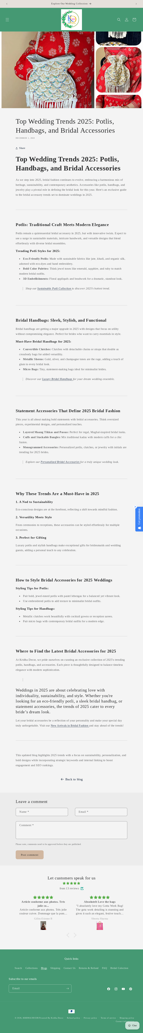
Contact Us (70, 968)
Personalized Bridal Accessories (60, 461)
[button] (7, 20)
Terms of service (108, 1018)
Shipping (55, 968)
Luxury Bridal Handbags (57, 379)
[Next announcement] (136, 4)
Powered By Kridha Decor (51, 1018)
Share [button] (22, 148)
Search (18, 968)
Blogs (44, 968)
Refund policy (73, 1018)
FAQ (104, 968)
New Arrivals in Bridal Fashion (70, 725)
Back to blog (74, 779)
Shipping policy (127, 1018)
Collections (31, 968)
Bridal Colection (119, 968)
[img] (71, 883)
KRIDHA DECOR (31, 1018)
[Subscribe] (67, 988)
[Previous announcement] (7, 4)
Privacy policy (90, 1018)
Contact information (125, 1021)
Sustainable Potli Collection (54, 288)
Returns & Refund (89, 968)
